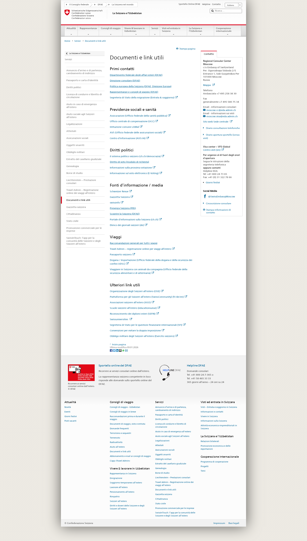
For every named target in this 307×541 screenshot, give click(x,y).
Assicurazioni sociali (165, 450)
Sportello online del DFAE (115, 365)
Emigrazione (116, 478)
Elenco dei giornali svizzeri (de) (127, 225)
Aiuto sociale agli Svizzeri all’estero (172, 436)
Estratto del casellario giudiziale (170, 464)
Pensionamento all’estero (122, 492)
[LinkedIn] (117, 350)
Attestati (159, 445)
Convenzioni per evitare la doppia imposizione (135, 330)
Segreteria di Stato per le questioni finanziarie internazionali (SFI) (146, 324)
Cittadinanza (161, 499)
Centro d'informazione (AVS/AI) (128, 138)
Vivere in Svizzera (209, 416)
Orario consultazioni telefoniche (222, 128)
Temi (203, 471)
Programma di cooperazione (214, 462)
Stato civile (160, 503)
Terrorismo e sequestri (120, 433)
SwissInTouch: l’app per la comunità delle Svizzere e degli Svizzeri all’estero (175, 514)
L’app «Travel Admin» (120, 461)
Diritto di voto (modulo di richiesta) (129, 161)
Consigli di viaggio (111, 28)
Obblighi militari (163, 459)
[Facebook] (111, 350)
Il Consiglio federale (79, 4)
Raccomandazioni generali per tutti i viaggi (133, 243)
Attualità (71, 28)
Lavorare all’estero (119, 487)
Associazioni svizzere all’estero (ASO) (130, 302)
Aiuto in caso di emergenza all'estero (173, 431)
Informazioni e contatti (212, 412)
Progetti (205, 466)
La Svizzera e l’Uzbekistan (195, 29)
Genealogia (160, 468)
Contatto (207, 53)
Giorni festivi (213, 182)
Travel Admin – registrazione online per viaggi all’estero (140, 248)
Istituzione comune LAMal (124, 126)
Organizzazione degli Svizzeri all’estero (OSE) (135, 291)
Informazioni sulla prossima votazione (131, 167)
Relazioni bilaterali (210, 441)
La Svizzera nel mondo (123, 4)
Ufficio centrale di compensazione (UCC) (132, 121)
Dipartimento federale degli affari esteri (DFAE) (136, 74)
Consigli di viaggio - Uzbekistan (125, 407)
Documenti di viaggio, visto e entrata (127, 424)
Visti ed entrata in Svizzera (171, 29)
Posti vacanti (70, 421)
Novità (67, 407)
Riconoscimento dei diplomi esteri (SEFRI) (132, 313)
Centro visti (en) (211, 149)
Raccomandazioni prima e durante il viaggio (127, 418)
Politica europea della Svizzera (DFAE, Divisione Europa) (140, 86)
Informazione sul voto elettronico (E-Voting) (134, 173)
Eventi (67, 412)
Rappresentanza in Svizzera (123, 473)
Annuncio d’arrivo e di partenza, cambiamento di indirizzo (170, 408)
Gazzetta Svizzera (120, 196)
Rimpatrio (115, 496)
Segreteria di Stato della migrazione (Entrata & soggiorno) (142, 97)
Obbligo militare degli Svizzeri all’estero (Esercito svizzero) (142, 336)
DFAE (100, 4)
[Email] (126, 350)
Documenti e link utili (120, 451)
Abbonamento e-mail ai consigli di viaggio (130, 456)
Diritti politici (161, 419)
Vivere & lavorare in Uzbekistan (134, 29)
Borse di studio (162, 473)
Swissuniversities (119, 319)
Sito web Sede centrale (216, 121)
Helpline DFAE (196, 365)
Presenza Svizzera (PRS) (123, 208)
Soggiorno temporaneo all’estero (126, 483)
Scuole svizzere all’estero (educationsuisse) (133, 307)
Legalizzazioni (162, 441)
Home (67, 41)
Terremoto (115, 438)
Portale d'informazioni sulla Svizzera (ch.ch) (134, 219)
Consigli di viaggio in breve (123, 412)
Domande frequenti (119, 428)
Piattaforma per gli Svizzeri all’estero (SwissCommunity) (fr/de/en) (147, 296)
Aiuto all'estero (117, 447)
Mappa (207, 85)
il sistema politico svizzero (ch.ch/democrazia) (135, 156)
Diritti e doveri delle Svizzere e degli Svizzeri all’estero (127, 507)
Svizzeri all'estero (118, 501)
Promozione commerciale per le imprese (174, 508)
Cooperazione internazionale (224, 29)
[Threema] (120, 350)
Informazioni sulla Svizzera (214, 421)
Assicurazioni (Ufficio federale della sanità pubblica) (138, 115)
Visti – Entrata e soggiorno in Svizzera (219, 407)
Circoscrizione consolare (218, 203)
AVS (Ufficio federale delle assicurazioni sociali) (136, 132)
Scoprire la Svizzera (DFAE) (125, 213)
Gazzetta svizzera (163, 494)
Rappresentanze (88, 28)
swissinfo (115, 202)
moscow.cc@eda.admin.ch (221, 110)
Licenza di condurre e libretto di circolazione (170, 425)
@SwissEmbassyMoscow (221, 196)
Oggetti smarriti (163, 454)
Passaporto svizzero (121, 254)
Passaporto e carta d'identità (169, 415)
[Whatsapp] (123, 350)
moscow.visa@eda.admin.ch (222, 116)
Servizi (154, 28)
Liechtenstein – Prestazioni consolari (172, 477)
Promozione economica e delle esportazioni (215, 447)
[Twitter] (114, 350)
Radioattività (116, 442)
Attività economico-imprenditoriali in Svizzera (219, 427)
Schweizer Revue (119, 191)
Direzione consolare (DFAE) (125, 80)
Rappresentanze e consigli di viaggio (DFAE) (134, 91)
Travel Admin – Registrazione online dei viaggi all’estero (174, 483)
